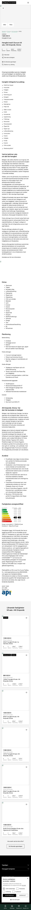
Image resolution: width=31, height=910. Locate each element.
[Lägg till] (3, 8)
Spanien (4, 31)
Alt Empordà (14, 31)
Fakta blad (6, 54)
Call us (5, 908)
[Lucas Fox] (9, 2)
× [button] (27, 878)
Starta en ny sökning (9, 64)
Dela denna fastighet (9, 57)
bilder (4, 24)
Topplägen (5, 865)
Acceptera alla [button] (9, 895)
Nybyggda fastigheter (8, 869)
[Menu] (28, 3)
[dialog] (15, 889)
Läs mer (24, 885)
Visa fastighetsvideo (15, 272)
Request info (26, 908)
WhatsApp (12, 908)
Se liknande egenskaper (10, 62)
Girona (8, 31)
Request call (19, 908)
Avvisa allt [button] (22, 895)
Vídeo (10, 24)
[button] (26, 625)
